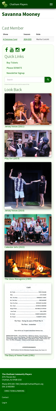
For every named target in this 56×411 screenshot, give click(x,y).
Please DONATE (14, 67)
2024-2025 (28, 39)
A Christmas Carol (10, 39)
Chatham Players (18, 4)
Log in (4, 402)
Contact (5, 397)
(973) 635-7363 (13, 384)
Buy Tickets (12, 62)
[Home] (5, 4)
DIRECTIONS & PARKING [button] (14, 391)
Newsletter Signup (15, 72)
